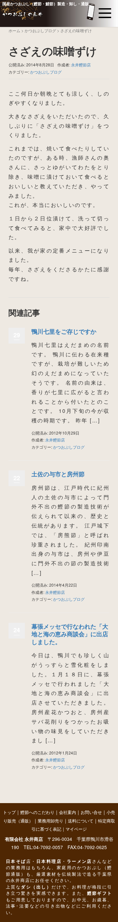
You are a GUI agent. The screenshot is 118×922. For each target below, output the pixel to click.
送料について (80, 821)
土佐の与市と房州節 (58, 474)
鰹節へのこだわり (37, 812)
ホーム (14, 30)
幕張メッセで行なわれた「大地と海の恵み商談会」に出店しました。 (69, 634)
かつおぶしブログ (40, 30)
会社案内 (67, 812)
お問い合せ (91, 812)
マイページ (76, 829)
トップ (9, 812)
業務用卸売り (50, 821)
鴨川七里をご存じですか (63, 331)
